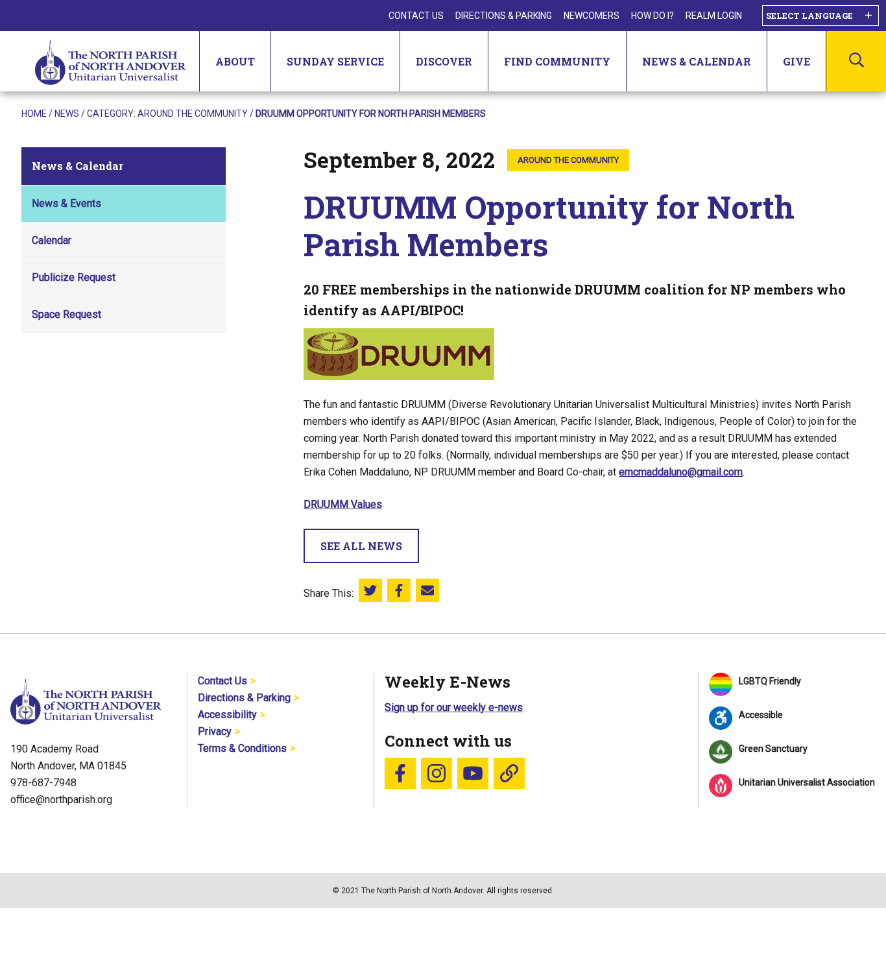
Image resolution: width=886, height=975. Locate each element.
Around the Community (193, 113)
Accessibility (227, 714)
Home (34, 113)
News (66, 113)
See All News (361, 546)
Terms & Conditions (242, 748)
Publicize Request (73, 277)
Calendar (51, 240)
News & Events (66, 203)
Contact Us (416, 15)
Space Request (66, 314)
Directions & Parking (503, 15)
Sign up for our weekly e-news (454, 707)
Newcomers (591, 15)
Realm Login (714, 15)
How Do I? (652, 15)
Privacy (215, 731)
